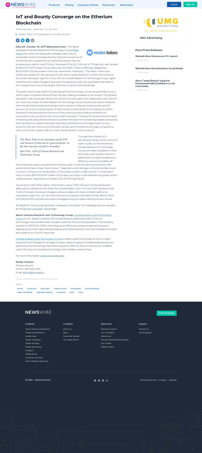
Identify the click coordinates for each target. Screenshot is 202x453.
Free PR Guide (166, 313)
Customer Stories (71, 336)
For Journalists (107, 332)
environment (76, 289)
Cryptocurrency (60, 289)
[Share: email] (32, 40)
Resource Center (109, 329)
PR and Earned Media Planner (115, 340)
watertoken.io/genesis (52, 256)
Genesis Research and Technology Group (38, 239)
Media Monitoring (33, 347)
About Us (67, 329)
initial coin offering (24, 292)
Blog (65, 332)
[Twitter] (99, 381)
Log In (174, 4)
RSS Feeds (106, 343)
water (81, 292)
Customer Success (34, 357)
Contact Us (144, 329)
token (72, 292)
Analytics (29, 350)
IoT (75, 64)
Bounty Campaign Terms (36, 209)
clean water (45, 289)
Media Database (33, 340)
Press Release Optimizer (37, 361)
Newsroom (106, 336)
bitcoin (20, 289)
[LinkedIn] (103, 381)
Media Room (31, 354)
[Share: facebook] (18, 40)
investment (61, 292)
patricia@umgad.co (33, 272)
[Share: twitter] (22, 40)
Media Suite (30, 336)
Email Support (145, 332)
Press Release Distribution (37, 329)
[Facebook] (95, 381)
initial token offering (44, 292)
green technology (92, 289)
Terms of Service (148, 380)
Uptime (173, 380)
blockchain (31, 289)
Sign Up (190, 4)
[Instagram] (107, 381)
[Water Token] (102, 52)
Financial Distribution (35, 332)
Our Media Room (71, 340)
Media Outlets (107, 347)
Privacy (162, 380)
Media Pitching (32, 343)
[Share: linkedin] (27, 40)
